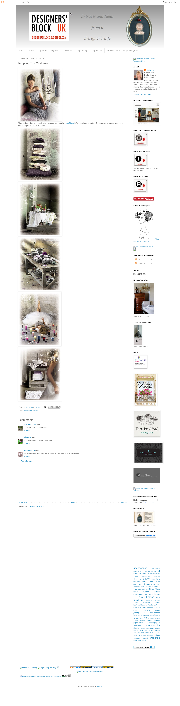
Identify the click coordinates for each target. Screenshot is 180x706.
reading (142, 628)
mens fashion (152, 618)
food (135, 597)
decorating (137, 584)
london (136, 618)
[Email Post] (45, 407)
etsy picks (141, 589)
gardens (148, 600)
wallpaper (137, 638)
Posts (139, 259)
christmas (137, 579)
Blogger (99, 686)
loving (141, 618)
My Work (55, 50)
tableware (145, 633)
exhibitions (150, 589)
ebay (140, 587)
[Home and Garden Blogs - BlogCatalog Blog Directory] (40, 676)
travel (139, 635)
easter (135, 586)
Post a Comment (27, 461)
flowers (157, 594)
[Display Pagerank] (65, 676)
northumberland (153, 620)
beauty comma (29, 450)
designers (149, 584)
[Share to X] (54, 407)
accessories (140, 568)
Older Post (123, 503)
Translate (151, 503)
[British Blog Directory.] (29, 668)
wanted (145, 638)
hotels (157, 603)
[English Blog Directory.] (47, 668)
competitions (155, 579)
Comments (141, 263)
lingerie (157, 615)
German (157, 600)
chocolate (157, 576)
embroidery (156, 587)
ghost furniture (141, 603)
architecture (152, 571)
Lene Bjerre (69, 123)
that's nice (153, 633)
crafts (150, 581)
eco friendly (146, 587)
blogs (135, 576)
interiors (146, 610)
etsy (135, 589)
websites (35, 410)
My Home (68, 50)
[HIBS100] (137, 249)
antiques (143, 571)
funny (158, 597)
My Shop (43, 50)
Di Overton (151, 70)
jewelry (136, 613)
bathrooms (137, 574)
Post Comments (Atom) (36, 506)
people (146, 623)
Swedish (136, 633)
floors (150, 594)
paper (135, 623)
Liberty (139, 615)
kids (151, 613)
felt (146, 594)
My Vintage (82, 50)
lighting (146, 615)
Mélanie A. (27, 437)
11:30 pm (27, 443)
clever (146, 578)
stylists (157, 630)
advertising (156, 568)
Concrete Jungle (30, 424)
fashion (146, 591)
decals (157, 581)
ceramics (146, 576)
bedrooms (145, 574)
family (135, 592)
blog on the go (155, 573)
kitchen (157, 613)
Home (21, 50)
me (146, 617)
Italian (157, 610)
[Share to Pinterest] (59, 407)
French (150, 597)
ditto (158, 584)
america (136, 571)
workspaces (142, 640)
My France (97, 50)
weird (135, 640)
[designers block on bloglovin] (144, 537)
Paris (141, 623)
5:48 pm (27, 456)
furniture (138, 600)
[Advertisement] (73, 481)
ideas (135, 607)
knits (135, 615)
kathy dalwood (144, 613)
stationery (143, 630)
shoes (157, 628)
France (142, 597)
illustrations (142, 607)
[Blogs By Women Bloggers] (58, 668)
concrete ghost (139, 581)
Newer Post (22, 503)
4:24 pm (27, 430)
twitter (145, 635)
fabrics (157, 589)
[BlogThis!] (51, 407)
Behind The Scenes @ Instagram (122, 50)
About (31, 50)
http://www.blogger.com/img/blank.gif (145, 605)
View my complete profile (142, 94)
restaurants (150, 628)
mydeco (142, 620)
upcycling (150, 635)
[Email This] (49, 407)
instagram (150, 607)
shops (135, 630)
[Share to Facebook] (56, 407)
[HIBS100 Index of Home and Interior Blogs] (144, 246)
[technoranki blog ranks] (64, 668)
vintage (157, 635)
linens (152, 615)
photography (28, 410)
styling (151, 630)
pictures (136, 628)
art (158, 571)
